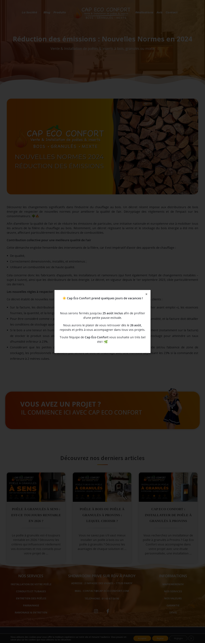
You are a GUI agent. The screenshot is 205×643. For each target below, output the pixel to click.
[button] (146, 294)
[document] (102, 321)
